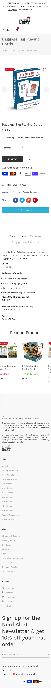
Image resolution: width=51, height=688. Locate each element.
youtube (10, 601)
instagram (10, 588)
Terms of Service (10, 567)
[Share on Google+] (28, 200)
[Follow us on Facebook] (15, 200)
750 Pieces (7, 488)
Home (5, 50)
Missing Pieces (9, 540)
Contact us (7, 563)
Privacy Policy (8, 571)
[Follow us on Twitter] (22, 200)
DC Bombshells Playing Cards (10, 367)
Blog (4, 554)
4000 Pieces (7, 506)
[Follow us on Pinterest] (35, 200)
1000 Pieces (7, 493)
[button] (25, 210)
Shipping (9, 137)
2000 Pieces (7, 497)
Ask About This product (32, 137)
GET (15, 10)
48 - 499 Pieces (9, 479)
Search (5, 466)
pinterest (10, 597)
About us (6, 549)
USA (10, 10)
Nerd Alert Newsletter (12, 558)
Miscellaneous (9, 519)
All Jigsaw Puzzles (10, 470)
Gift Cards (6, 545)
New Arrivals (8, 475)
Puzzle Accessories (11, 515)
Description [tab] (18, 236)
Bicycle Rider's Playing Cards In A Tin (37, 369)
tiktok (9, 606)
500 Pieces (7, 484)
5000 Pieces (7, 510)
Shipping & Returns (11, 536)
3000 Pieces (7, 501)
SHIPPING (12, 6)
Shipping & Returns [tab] (25, 242)
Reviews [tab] (35, 236)
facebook (10, 592)
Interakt (32, 674)
